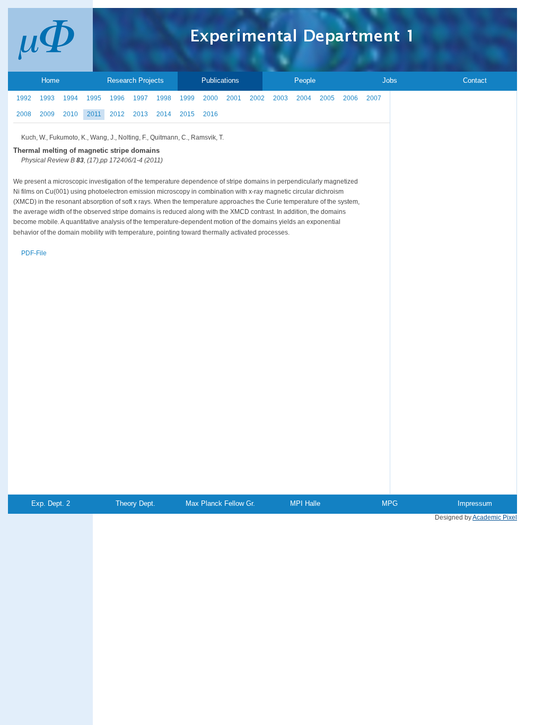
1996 (117, 98)
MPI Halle (305, 503)
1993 (47, 98)
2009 (47, 114)
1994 (70, 98)
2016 (210, 114)
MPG (390, 503)
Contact (475, 80)
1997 (140, 98)
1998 (163, 98)
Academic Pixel (494, 517)
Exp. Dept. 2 (50, 503)
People (305, 80)
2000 (210, 98)
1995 (93, 98)
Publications (220, 80)
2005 (327, 98)
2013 (140, 114)
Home (50, 80)
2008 (23, 114)
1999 (187, 98)
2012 (117, 114)
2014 (163, 114)
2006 (350, 98)
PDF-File (34, 253)
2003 (280, 98)
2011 (94, 114)
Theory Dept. (135, 503)
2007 (373, 98)
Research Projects (135, 80)
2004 (303, 98)
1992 (23, 98)
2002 (257, 98)
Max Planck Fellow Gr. (220, 503)
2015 (187, 114)
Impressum (475, 503)
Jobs (389, 80)
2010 (70, 114)
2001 (233, 98)
